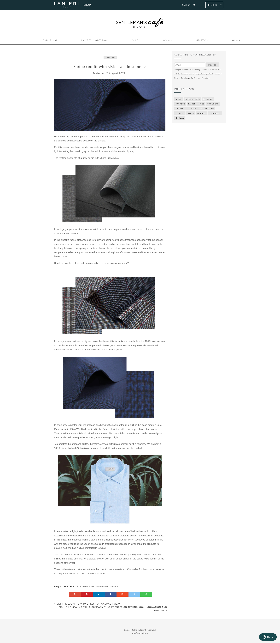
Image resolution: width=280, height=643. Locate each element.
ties (202, 104)
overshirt (215, 113)
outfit (179, 108)
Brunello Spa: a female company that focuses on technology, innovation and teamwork (113, 609)
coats (190, 113)
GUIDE (136, 40)
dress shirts (192, 99)
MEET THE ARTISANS (95, 40)
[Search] (194, 5)
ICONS (167, 40)
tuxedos (191, 108)
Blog (56, 586)
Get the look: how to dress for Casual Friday (88, 604)
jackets (180, 104)
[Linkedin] (99, 594)
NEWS (236, 40)
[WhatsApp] (146, 594)
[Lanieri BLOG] (140, 23)
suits (179, 99)
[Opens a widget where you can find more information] (268, 637)
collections (207, 108)
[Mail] (122, 594)
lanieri (192, 104)
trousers (213, 104)
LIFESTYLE (202, 40)
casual (180, 118)
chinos (180, 113)
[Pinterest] (87, 594)
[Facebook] (111, 594)
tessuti (201, 113)
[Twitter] (134, 594)
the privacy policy (187, 78)
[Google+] (75, 594)
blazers (207, 99)
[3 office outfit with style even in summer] (109, 105)
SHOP (86, 5)
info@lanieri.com (140, 633)
